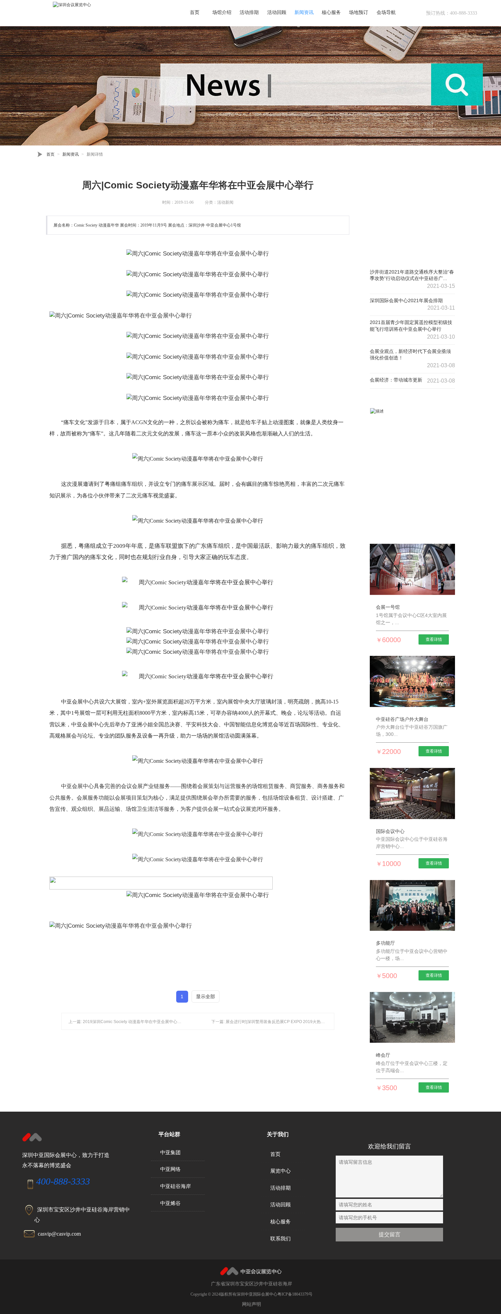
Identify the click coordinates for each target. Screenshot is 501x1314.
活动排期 (249, 12)
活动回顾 (276, 12)
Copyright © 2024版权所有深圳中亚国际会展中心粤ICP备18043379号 (252, 1294)
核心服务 (331, 12)
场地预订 (358, 12)
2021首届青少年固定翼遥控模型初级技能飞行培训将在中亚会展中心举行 (411, 326)
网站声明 (251, 1304)
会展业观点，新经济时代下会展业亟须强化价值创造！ (410, 355)
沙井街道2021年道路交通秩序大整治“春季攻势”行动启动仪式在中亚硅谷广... (412, 275)
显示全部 (205, 996)
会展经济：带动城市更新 (396, 380)
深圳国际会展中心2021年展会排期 (406, 300)
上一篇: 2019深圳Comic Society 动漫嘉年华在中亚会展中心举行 (127, 1021)
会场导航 (386, 12)
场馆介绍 (221, 12)
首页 (194, 12)
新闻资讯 (304, 12)
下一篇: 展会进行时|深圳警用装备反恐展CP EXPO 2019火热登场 (270, 1021)
